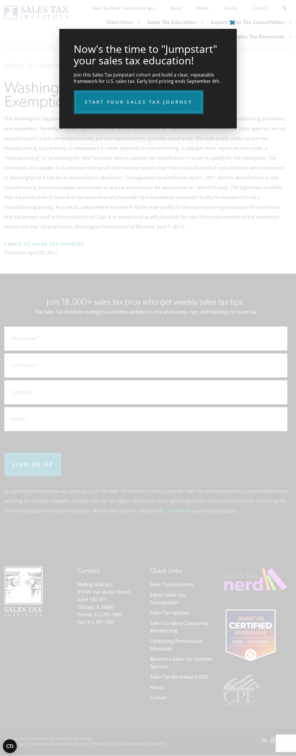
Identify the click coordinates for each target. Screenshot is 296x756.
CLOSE (231, 20)
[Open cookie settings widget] (10, 746)
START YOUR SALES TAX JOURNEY (139, 102)
